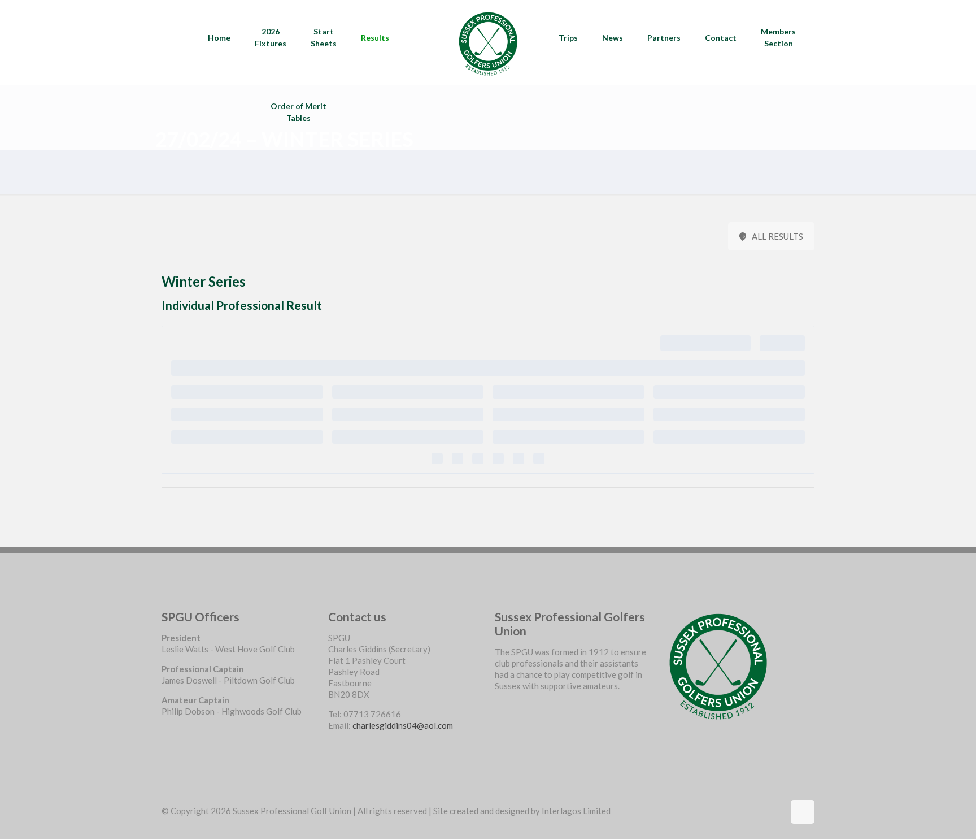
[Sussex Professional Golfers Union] (487, 42)
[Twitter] (499, 717)
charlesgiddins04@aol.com (402, 725)
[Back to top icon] (802, 812)
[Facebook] (499, 705)
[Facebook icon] (775, 811)
